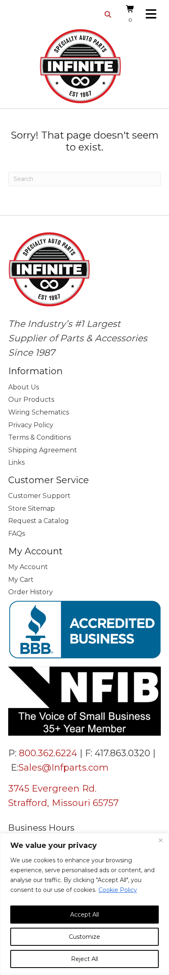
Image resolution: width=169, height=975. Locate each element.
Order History (30, 592)
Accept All (84, 914)
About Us (23, 387)
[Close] (160, 840)
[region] (84, 904)
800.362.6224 (48, 753)
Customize (84, 936)
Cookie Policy (117, 890)
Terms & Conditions (39, 437)
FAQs (16, 533)
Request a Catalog (38, 521)
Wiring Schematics (38, 412)
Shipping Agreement (42, 450)
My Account (28, 567)
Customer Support (39, 496)
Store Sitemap (31, 508)
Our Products (31, 399)
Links (16, 462)
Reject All (84, 959)
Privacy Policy (30, 425)
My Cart (21, 580)
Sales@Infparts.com (63, 767)
